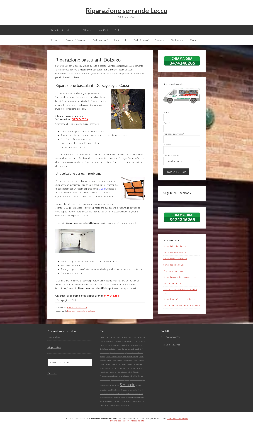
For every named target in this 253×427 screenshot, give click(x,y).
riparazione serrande (136, 368)
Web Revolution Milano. (177, 418)
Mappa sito (54, 347)
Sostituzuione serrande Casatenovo (118, 405)
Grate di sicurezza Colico (114, 345)
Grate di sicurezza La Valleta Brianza (127, 349)
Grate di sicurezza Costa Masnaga (132, 345)
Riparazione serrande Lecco (126, 10)
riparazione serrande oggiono (119, 380)
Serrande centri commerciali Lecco (179, 299)
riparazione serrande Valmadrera (109, 385)
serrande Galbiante (110, 390)
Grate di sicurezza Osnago (113, 364)
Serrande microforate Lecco (176, 252)
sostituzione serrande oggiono (127, 397)
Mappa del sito (137, 420)
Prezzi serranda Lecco (173, 271)
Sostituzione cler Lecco (173, 283)
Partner (52, 373)
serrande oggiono (122, 390)
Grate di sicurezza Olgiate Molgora (122, 360)
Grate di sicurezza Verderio (121, 368)
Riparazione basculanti (77, 307)
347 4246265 (173, 337)
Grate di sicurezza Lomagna (118, 353)
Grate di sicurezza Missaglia (129, 356)
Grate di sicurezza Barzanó (122, 337)
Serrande (127, 384)
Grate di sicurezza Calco (107, 341)
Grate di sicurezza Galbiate (108, 349)
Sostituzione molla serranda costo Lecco (181, 305)
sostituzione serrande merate (109, 397)
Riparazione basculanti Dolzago (81, 311)
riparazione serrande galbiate (128, 376)
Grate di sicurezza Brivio (137, 337)
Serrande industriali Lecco (175, 258)
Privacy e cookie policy (119, 420)
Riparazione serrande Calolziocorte (128, 372)
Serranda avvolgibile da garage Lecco (179, 277)
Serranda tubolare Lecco (174, 246)
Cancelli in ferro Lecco (106, 337)
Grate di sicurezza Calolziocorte (124, 341)
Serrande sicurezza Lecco (175, 264)
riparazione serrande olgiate (136, 380)
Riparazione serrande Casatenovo (110, 376)
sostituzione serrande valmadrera (120, 401)
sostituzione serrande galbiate (134, 394)
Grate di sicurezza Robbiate (130, 364)
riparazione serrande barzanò (108, 372)
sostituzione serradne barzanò (116, 394)
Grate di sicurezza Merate (113, 356)
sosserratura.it (55, 337)
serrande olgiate (132, 390)
